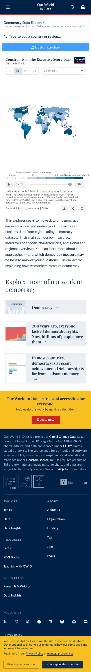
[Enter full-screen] (81, 208)
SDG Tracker (12, 557)
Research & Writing (17, 586)
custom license (38, 460)
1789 (19, 184)
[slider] (70, 184)
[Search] (72, 7)
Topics (8, 509)
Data (7, 519)
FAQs (60, 469)
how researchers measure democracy (50, 266)
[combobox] (72, 7)
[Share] (73, 208)
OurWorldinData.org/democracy (23, 208)
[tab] (10, 71)
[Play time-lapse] (9, 184)
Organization (56, 519)
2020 (79, 184)
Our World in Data (45, 7)
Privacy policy (13, 635)
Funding (52, 528)
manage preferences (60, 653)
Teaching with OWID (18, 566)
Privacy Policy (34, 653)
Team (50, 537)
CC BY (45, 208)
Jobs (50, 546)
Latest (8, 548)
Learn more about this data (56, 191)
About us (53, 509)
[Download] (64, 208)
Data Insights (12, 528)
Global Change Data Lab (65, 436)
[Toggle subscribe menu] (83, 7)
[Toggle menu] (8, 7)
